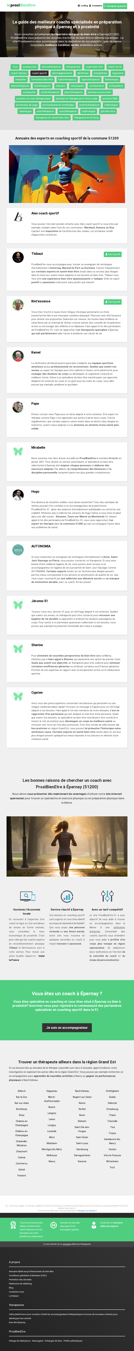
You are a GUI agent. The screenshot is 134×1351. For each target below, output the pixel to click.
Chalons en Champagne (21, 1123)
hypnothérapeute (90, 79)
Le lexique (13, 1296)
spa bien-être (108, 111)
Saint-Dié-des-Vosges (82, 1129)
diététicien (83, 73)
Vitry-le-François (112, 1155)
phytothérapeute (74, 92)
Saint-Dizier (82, 1137)
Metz (52, 1137)
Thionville (112, 1121)
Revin (82, 1115)
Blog (11, 1287)
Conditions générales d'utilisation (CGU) (28, 1275)
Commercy (21, 1163)
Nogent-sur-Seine (82, 1097)
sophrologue (88, 111)
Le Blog (84, 6)
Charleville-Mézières (21, 1143)
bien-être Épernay (17, 1322)
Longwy (52, 1125)
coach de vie (115, 66)
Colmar (21, 1157)
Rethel (82, 1109)
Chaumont (21, 1151)
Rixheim (82, 1121)
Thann (112, 1115)
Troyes (112, 1133)
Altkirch (22, 1091)
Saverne (82, 1161)
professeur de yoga (26, 104)
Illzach (52, 1107)
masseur (60, 85)
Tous (15, 66)
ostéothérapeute (50, 92)
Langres (52, 1113)
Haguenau (52, 1091)
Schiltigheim (112, 1091)
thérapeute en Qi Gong (86, 117)
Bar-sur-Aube (22, 1103)
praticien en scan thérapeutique (34, 98)
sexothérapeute (45, 111)
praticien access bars (99, 92)
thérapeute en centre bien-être (52, 117)
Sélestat (112, 1103)
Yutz (112, 1167)
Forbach (21, 1175)
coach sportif (39, 73)
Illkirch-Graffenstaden (52, 1099)
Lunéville (51, 1131)
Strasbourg (112, 1109)
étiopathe (21, 79)
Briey (21, 1115)
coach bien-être (94, 66)
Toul (112, 1127)
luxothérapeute (42, 85)
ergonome (117, 73)
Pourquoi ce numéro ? (87, 1211)
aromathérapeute (51, 66)
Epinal (22, 1169)
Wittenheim (112, 1161)
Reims (82, 1103)
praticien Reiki (110, 98)
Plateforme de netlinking (20, 1283)
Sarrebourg (82, 1149)
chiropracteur (73, 66)
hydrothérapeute (67, 79)
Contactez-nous (16, 1292)
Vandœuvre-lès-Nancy (112, 1141)
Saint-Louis (82, 1143)
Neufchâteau (82, 1091)
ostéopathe (29, 92)
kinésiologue (111, 79)
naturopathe (77, 85)
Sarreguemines (82, 1155)
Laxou (52, 1119)
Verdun (112, 1149)
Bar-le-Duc (21, 1097)
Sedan (112, 1097)
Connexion (96, 6)
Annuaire (13, 1271)
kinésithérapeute (20, 85)
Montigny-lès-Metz (52, 1149)
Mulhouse (52, 1155)
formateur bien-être (42, 79)
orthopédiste (116, 85)
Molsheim (52, 1143)
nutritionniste (96, 85)
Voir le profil (114, 254)
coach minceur (19, 73)
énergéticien (100, 73)
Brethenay (21, 1109)
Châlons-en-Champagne (21, 1133)
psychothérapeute (89, 104)
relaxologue (25, 111)
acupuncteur (30, 66)
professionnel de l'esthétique (58, 104)
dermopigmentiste (62, 73)
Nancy (52, 1161)
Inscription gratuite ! (116, 6)
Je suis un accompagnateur (67, 1028)
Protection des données (20, 1279)
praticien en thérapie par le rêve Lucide (76, 98)
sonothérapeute (68, 111)
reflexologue (111, 104)
